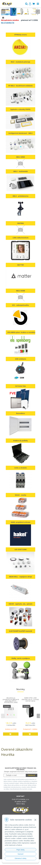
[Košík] (33, 3)
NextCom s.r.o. (24, 863)
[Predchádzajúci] (3, 11)
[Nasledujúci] (38, 11)
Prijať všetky (21, 850)
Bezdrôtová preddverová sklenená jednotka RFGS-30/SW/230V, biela (11, 700)
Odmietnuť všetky (20, 858)
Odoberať (31, 775)
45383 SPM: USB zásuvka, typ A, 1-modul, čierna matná (30, 699)
